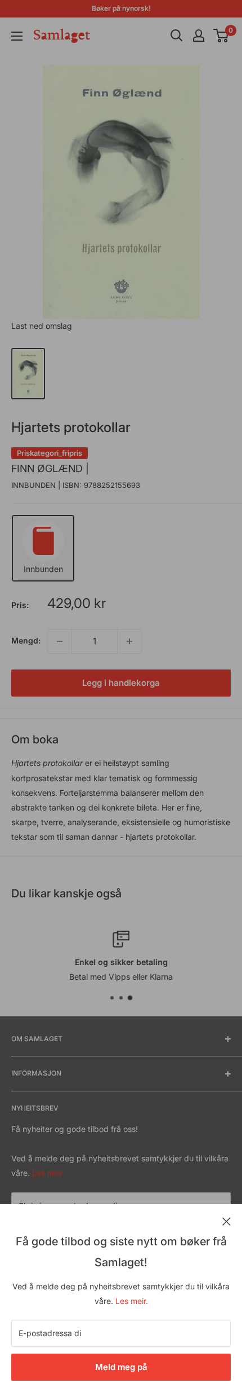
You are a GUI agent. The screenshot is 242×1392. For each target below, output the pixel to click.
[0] (221, 35)
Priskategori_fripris (49, 452)
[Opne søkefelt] (177, 35)
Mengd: (26, 640)
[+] (129, 641)
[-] (59, 641)
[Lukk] (226, 1220)
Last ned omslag (41, 326)
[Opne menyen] (17, 36)
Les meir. (131, 1301)
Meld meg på (121, 1367)
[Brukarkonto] (198, 35)
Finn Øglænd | (50, 468)
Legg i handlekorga (121, 682)
